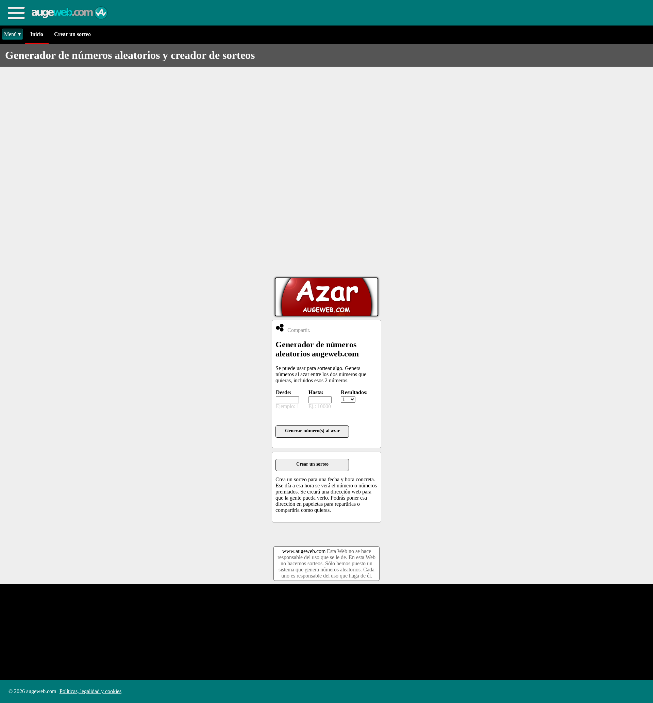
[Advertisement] (326, 172)
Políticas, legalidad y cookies (90, 691)
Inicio (36, 34)
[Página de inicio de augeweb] (70, 13)
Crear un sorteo (72, 34)
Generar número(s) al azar (312, 430)
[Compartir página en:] (279, 327)
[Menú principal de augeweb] (16, 13)
